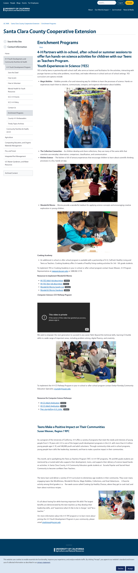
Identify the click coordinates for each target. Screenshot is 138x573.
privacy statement (43, 562)
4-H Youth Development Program (18, 67)
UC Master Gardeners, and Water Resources (17, 163)
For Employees (33, 3)
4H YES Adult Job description (54, 280)
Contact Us (12, 107)
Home (7, 53)
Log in (120, 3)
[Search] (115, 3)
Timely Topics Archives (16, 123)
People (12, 3)
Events (24, 3)
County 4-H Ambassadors (17, 118)
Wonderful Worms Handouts (54, 290)
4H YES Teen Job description (54, 283)
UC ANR (6, 24)
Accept (130, 568)
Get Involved (116, 10)
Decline (120, 568)
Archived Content (11, 173)
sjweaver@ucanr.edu (60, 271)
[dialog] (69, 564)
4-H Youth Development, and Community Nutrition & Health (16, 60)
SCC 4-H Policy (13, 102)
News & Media (128, 10)
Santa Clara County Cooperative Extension (25, 24)
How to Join (12, 78)
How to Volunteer (14, 83)
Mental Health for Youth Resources (16, 90)
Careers (6, 3)
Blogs (18, 3)
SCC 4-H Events (13, 97)
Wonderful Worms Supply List (55, 287)
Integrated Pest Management (15, 156)
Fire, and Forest (10, 151)
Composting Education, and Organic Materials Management (18, 144)
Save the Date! (13, 72)
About (90, 10)
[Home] (16, 10)
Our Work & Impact (102, 10)
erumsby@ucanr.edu (62, 389)
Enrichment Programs (15, 113)
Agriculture (9, 137)
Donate (129, 3)
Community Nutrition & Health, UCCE (17, 130)
